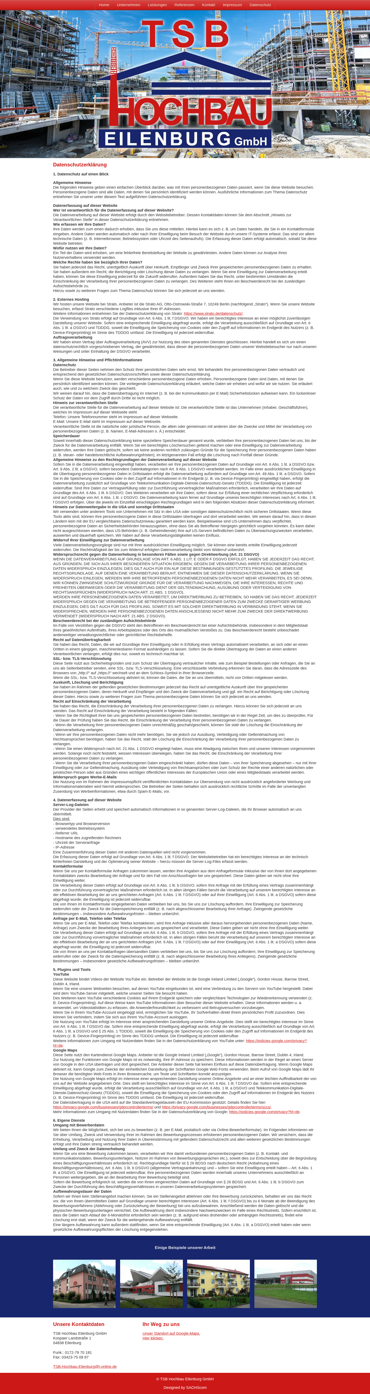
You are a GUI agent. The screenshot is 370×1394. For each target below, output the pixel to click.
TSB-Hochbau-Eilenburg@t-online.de (85, 1366)
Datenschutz (260, 5)
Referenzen (184, 5)
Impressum (232, 5)
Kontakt (208, 5)
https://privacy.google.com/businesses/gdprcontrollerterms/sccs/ (216, 1107)
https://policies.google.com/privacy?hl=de (264, 1112)
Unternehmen (128, 5)
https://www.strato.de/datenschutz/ (213, 313)
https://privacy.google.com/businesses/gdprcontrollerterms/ (103, 1107)
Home (104, 5)
